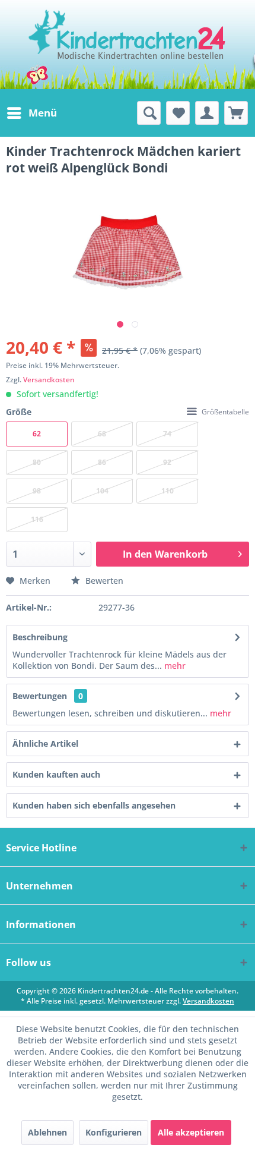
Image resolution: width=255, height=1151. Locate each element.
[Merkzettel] (178, 113)
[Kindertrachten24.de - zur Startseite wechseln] (128, 44)
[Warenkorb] (236, 113)
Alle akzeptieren (191, 1132)
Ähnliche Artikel (45, 743)
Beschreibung (40, 637)
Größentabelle (225, 412)
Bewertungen (39, 696)
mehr (174, 665)
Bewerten (103, 580)
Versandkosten (49, 380)
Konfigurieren (113, 1132)
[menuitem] (31, 113)
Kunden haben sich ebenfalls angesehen (94, 805)
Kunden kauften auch (56, 774)
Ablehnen (47, 1132)
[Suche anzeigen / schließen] (149, 113)
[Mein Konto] (207, 113)
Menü (42, 112)
